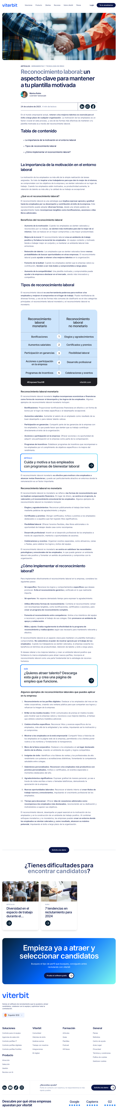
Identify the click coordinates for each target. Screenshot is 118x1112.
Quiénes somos (38, 1041)
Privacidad (97, 1049)
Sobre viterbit (68, 5)
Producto (38, 5)
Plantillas (66, 1041)
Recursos (57, 5)
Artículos (25, 66)
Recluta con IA (7, 1072)
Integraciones (37, 1049)
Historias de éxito (39, 1037)
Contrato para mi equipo (11, 1033)
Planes (78, 5)
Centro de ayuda (99, 1041)
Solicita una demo (59, 850)
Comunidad (36, 1033)
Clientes (48, 5)
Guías (65, 1037)
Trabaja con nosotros (40, 1045)
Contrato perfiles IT (9, 1041)
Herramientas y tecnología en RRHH (47, 66)
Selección (6, 1064)
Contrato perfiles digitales (12, 1045)
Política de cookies (100, 1057)
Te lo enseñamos (106, 5)
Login (92, 5)
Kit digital (36, 1053)
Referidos (96, 1037)
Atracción (6, 1060)
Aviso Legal (97, 1045)
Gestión (5, 1068)
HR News (66, 1049)
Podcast (66, 1045)
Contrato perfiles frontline (11, 1049)
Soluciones (28, 5)
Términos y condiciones (102, 1053)
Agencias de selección (10, 1037)
